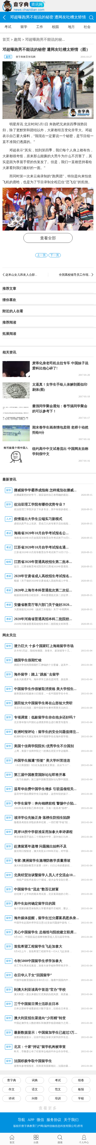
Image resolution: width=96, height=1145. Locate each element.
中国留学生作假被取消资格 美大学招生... (45, 689)
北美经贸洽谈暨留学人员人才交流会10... (45, 875)
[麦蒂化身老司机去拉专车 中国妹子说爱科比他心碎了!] (16, 369)
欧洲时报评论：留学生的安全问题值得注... (46, 732)
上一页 (41, 255)
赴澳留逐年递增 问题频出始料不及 (40, 846)
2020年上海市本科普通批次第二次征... (43, 590)
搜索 (60, 1142)
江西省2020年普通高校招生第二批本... (43, 562)
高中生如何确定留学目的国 (34, 903)
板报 (81, 1089)
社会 (87, 27)
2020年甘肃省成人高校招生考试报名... (43, 576)
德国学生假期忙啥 (28, 660)
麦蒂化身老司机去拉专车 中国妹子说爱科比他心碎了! (60, 365)
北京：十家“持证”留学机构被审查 (40, 1047)
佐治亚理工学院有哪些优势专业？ (40, 504)
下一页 (54, 255)
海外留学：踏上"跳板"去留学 (36, 674)
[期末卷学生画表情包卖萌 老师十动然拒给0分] (16, 433)
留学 (23, 27)
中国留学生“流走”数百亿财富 (36, 889)
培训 (58, 1098)
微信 (40, 1120)
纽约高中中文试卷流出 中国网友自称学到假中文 (60, 451)
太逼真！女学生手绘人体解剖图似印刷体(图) (59, 387)
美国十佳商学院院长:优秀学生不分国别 (44, 746)
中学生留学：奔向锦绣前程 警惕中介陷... (45, 803)
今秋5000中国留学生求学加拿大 (38, 961)
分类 (35, 1142)
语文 (35, 1089)
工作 (39, 27)
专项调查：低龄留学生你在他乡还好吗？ (45, 717)
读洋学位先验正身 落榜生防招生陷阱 (42, 818)
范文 (58, 1089)
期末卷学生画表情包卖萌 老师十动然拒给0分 (60, 430)
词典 (35, 1080)
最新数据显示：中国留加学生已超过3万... (45, 1032)
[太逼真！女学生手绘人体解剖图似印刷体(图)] (16, 390)
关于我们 (71, 1120)
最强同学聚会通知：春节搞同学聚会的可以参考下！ (59, 408)
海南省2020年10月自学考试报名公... (41, 533)
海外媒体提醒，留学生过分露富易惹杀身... (46, 918)
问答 (35, 1098)
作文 (12, 1089)
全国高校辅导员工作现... (75, 274)
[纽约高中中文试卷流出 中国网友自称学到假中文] (16, 455)
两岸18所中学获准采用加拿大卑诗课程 (43, 832)
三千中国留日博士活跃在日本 (36, 1004)
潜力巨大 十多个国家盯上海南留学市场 (44, 646)
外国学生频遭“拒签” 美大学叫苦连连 (42, 760)
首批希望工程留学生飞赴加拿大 (38, 946)
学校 (81, 1098)
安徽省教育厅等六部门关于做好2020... (43, 605)
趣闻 (17, 39)
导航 (21, 1120)
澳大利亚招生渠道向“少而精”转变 (40, 1018)
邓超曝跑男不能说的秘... (45, 39)
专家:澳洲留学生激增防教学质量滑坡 (42, 860)
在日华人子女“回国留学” (33, 975)
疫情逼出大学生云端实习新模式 (38, 519)
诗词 (12, 1098)
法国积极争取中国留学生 (33, 1061)
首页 (6, 39)
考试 (7, 27)
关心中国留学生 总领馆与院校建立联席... (45, 932)
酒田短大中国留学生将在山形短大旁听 (43, 703)
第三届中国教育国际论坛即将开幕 (40, 775)
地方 (71, 27)
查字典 (11, 1080)
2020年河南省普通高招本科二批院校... (43, 619)
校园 (55, 27)
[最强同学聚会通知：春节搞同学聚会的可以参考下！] (16, 412)
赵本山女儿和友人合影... (21, 274)
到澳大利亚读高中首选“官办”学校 (40, 989)
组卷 (81, 1080)
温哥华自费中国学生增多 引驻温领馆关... (45, 789)
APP (31, 1120)
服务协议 (54, 1120)
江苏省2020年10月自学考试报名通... (41, 547)
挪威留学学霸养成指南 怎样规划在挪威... (45, 490)
